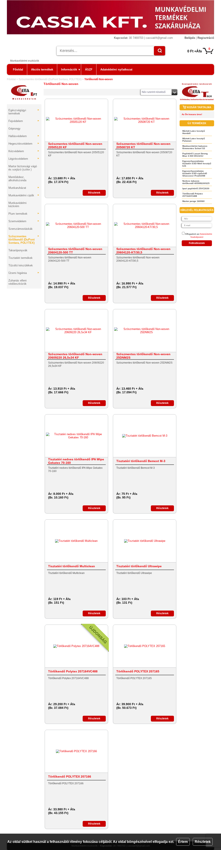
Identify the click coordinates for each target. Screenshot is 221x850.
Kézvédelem (23, 151)
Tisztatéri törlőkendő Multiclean (71, 566)
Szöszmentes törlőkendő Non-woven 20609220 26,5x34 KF (75, 355)
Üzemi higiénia (23, 273)
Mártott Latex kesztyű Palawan (193, 139)
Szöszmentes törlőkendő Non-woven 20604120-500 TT (75, 250)
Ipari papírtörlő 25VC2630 (195, 188)
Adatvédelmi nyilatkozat (116, 69)
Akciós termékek (42, 69)
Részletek (203, 842)
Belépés (190, 37)
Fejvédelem (23, 121)
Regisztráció (205, 37)
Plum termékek (23, 213)
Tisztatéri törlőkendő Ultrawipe (139, 566)
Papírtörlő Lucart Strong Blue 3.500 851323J (195, 154)
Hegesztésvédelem (23, 143)
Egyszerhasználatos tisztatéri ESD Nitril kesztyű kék (196, 163)
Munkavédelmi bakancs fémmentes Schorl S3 (194, 147)
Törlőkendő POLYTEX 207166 (69, 776)
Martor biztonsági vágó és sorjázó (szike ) (22, 168)
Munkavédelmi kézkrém (17, 204)
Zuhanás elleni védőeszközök (17, 282)
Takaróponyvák (17, 250)
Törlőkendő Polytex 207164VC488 (73, 671)
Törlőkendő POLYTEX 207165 (137, 671)
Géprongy (14, 128)
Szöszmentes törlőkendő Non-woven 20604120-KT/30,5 (143, 250)
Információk (70, 69)
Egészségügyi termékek (23, 112)
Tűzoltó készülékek (20, 265)
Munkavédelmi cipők (23, 195)
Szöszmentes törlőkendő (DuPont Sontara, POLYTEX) (50, 79)
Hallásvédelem (23, 136)
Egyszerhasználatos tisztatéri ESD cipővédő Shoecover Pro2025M (194, 173)
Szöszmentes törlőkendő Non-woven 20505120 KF (75, 145)
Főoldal (18, 69)
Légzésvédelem (23, 158)
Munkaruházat (23, 187)
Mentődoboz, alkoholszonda (17, 178)
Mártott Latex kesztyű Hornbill (193, 132)
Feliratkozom (197, 243)
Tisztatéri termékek (20, 257)
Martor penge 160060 (193, 201)
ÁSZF (88, 69)
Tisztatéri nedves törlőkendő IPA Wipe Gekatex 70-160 (76, 461)
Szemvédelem (23, 221)
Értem (183, 842)
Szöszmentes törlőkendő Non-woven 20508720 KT (143, 145)
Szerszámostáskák (20, 228)
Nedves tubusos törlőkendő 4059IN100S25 (196, 182)
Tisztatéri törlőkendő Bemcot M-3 (140, 461)
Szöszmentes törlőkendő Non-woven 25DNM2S (143, 355)
